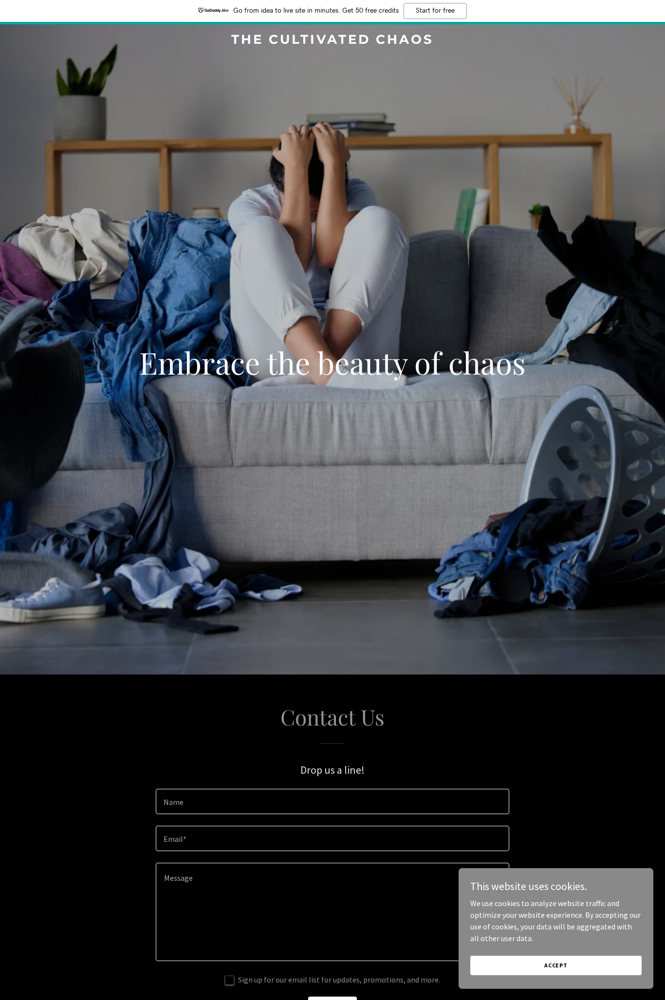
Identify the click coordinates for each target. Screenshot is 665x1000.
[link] (332, 41)
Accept (556, 965)
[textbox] (332, 801)
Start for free (435, 10)
